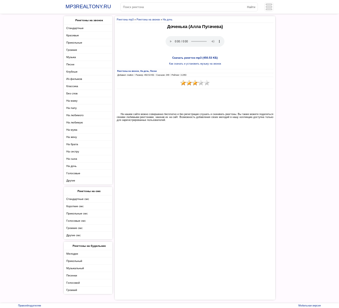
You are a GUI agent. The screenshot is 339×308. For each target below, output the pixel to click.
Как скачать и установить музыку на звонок (195, 63)
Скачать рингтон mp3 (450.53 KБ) (195, 57)
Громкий (71, 290)
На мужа (71, 129)
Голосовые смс (76, 220)
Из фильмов (74, 78)
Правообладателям (29, 305)
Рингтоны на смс (89, 191)
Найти (251, 7)
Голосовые (73, 173)
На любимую (74, 122)
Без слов (71, 93)
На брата (72, 144)
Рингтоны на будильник (89, 245)
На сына (71, 158)
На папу (71, 107)
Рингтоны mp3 (125, 19)
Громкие (71, 49)
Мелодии (72, 253)
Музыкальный (75, 268)
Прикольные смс (77, 213)
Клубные (71, 71)
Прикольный (74, 260)
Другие (70, 180)
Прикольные (74, 42)
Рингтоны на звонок (148, 19)
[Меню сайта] (268, 6)
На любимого (75, 115)
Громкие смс (74, 228)
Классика (72, 86)
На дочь (167, 19)
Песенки (71, 275)
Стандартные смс (77, 198)
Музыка (71, 57)
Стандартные (75, 28)
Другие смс (73, 235)
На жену (71, 137)
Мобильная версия (309, 305)
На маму (71, 100)
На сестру (72, 151)
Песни (70, 64)
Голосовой (73, 282)
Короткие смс (75, 206)
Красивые (72, 35)
